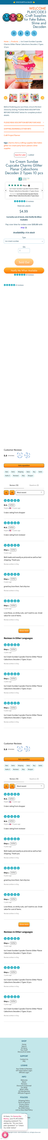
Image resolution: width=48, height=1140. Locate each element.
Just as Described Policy (24, 1110)
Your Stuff (24, 1050)
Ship (23, 476)
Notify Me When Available (24, 270)
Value (28, 472)
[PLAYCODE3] (13, 17)
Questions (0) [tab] (34, 485)
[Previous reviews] (5, 190)
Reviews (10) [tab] (14, 485)
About (24, 1082)
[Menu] (14, 33)
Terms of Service (24, 1102)
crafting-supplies (26, 143)
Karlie (40, 472)
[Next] (42, 98)
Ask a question (24, 465)
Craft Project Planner (12, 135)
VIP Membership (24, 1091)
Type (24, 237)
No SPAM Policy (24, 1108)
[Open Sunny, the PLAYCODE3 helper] (5, 1135)
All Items (24, 1048)
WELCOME (37, 8)
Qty (24, 247)
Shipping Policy (24, 1100)
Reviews (24, 1084)
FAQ (24, 1061)
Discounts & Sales (24, 1052)
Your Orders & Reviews (24, 1069)
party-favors (21, 145)
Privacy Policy (24, 1104)
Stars (6, 472)
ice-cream (13, 145)
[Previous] (5, 98)
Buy (34, 472)
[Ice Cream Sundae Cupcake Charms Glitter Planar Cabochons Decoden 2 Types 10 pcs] (13, 98)
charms (11, 143)
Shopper (30, 476)
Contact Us (24, 1059)
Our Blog (24, 1087)
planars (30, 145)
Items (13, 472)
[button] (24, 190)
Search (24, 1046)
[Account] (21, 33)
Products (14, 41)
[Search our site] (34, 33)
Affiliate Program (24, 1093)
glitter (6, 145)
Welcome (24, 1080)
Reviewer (16, 476)
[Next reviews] (42, 190)
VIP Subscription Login (24, 1070)
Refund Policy (24, 1106)
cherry (16, 143)
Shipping (20, 472)
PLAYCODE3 (24, 1132)
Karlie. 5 (7, 476)
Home (6, 41)
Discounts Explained (24, 1085)
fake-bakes (37, 143)
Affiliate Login (24, 1072)
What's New (24, 1089)
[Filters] (12, 492)
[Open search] (6, 492)
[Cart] (27, 33)
